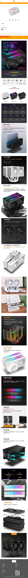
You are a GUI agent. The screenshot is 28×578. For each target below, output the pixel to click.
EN (26, 1)
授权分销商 (3, 572)
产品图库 (14, 36)
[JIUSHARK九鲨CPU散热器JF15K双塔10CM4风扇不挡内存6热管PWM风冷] (14, 2)
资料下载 (23, 38)
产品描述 (5, 36)
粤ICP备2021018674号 (20, 576)
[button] (1, 1)
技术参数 (23, 36)
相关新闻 (14, 38)
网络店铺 (3, 571)
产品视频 (5, 38)
